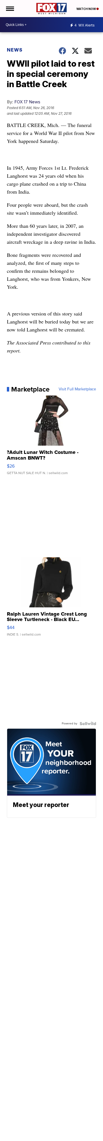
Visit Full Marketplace (77, 389)
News (15, 50)
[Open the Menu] (9, 8)
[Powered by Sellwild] (88, 724)
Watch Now (86, 9)
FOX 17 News (27, 102)
